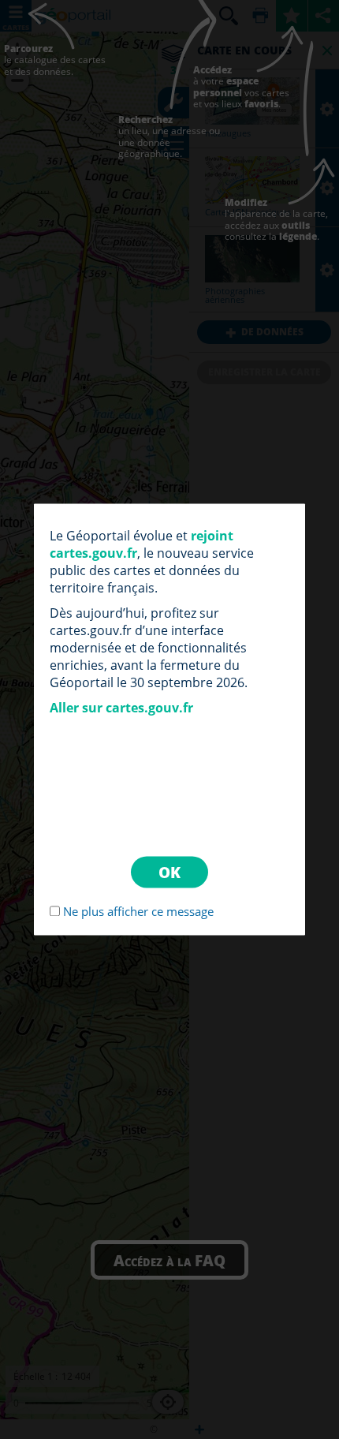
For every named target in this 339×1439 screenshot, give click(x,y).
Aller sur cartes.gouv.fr (121, 707)
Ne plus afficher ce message (138, 912)
